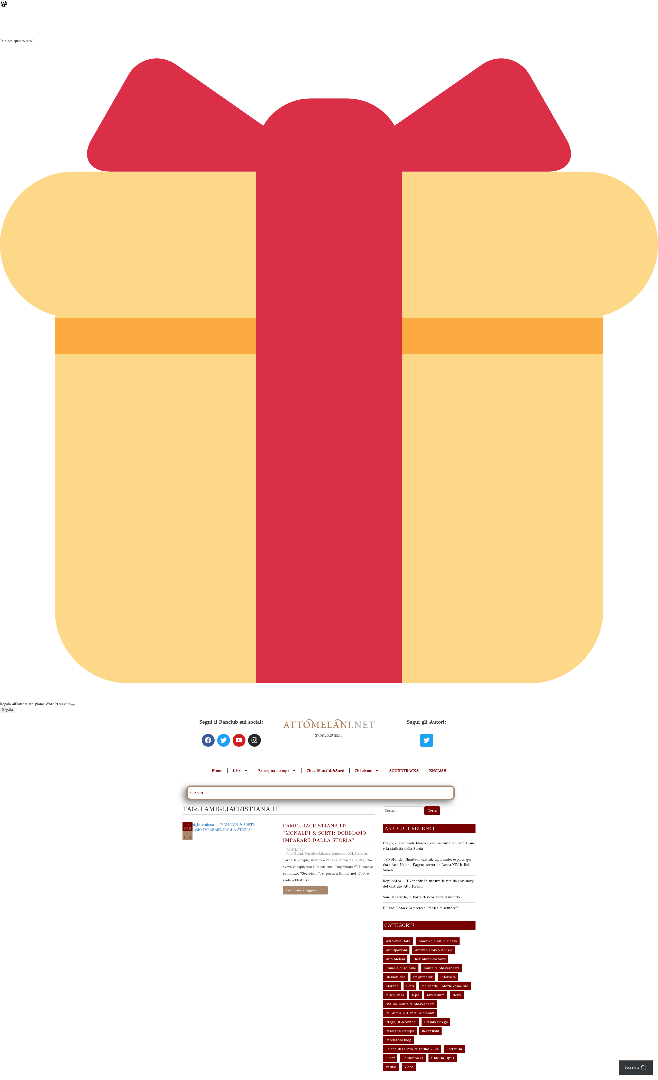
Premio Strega (436, 1022)
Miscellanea (395, 995)
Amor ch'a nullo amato (437, 941)
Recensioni (430, 1031)
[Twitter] (223, 740)
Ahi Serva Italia (398, 941)
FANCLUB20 (296, 850)
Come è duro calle (401, 968)
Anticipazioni (396, 950)
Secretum (361, 853)
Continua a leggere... (303, 890)
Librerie (392, 986)
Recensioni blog (398, 1040)
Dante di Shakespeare (442, 968)
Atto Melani (294, 853)
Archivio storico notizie (433, 950)
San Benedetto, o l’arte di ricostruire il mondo (421, 897)
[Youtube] (239, 740)
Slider (390, 1058)
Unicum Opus (442, 1058)
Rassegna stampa (274, 770)
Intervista (448, 977)
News (456, 995)
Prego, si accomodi (401, 1022)
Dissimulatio (395, 977)
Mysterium (436, 995)
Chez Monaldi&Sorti (325, 770)
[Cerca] (464, 793)
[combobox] (320, 793)
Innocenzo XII (342, 853)
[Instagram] (254, 740)
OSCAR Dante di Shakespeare (410, 1004)
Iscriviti (633, 1067)
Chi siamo (363, 770)
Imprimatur (423, 977)
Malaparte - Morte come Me (445, 986)
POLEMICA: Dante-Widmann (410, 1013)
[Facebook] (208, 740)
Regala (7, 710)
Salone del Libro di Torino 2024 (412, 1049)
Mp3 (415, 995)
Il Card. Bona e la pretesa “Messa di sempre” (420, 908)
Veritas (391, 1067)
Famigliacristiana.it (317, 853)
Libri (237, 770)
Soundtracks (413, 1058)
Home (217, 770)
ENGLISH (437, 770)
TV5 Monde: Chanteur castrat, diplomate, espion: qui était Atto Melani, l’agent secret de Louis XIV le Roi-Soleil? (427, 864)
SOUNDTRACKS (404, 770)
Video (408, 1067)
